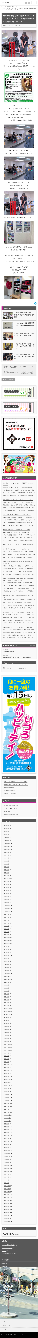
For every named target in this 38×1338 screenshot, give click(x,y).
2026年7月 (6, 828)
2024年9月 (6, 881)
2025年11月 (7, 846)
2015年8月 (6, 1197)
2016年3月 (6, 1177)
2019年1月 (6, 1076)
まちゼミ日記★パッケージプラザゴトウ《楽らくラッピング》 (24, 334)
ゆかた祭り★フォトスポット (11, 793)
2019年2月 (6, 1073)
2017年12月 (7, 1115)
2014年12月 (7, 1221)
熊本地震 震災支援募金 (10, 787)
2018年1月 (6, 1112)
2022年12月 (7, 937)
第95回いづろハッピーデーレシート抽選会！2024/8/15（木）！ (19, 612)
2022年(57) (4, 1275)
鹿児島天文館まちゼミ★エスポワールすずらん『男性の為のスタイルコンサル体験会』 (19, 372)
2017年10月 (7, 1121)
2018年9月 (6, 1088)
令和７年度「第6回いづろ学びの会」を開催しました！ (17, 514)
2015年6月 (6, 1203)
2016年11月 (7, 1153)
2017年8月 (6, 1126)
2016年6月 (6, 1168)
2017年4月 (6, 1138)
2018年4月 (6, 1103)
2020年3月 (6, 1035)
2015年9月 (6, 1194)
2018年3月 (6, 1106)
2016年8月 (6, 1162)
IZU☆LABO (10, 1334)
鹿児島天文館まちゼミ (12, 6)
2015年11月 (7, 1189)
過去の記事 (32, 645)
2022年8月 (6, 949)
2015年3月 (6, 1212)
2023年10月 (7, 911)
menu (34, 2)
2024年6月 (6, 890)
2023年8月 (6, 917)
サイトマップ (5, 1321)
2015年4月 (6, 1209)
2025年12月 (7, 843)
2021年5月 (6, 993)
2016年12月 (7, 1150)
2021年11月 (7, 976)
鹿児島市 (4, 1309)
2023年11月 (7, 908)
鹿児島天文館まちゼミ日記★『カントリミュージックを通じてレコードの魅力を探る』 (19, 367)
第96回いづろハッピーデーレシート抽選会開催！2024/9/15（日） (18, 596)
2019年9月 (6, 1053)
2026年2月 (6, 837)
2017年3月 (6, 1141)
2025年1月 (6, 875)
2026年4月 (6, 831)
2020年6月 (6, 1026)
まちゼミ (17, 1234)
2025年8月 (6, 855)
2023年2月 (6, 932)
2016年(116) (5, 1293)
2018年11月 (7, 1082)
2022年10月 (7, 943)
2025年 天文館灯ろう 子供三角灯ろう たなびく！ (16, 529)
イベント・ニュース (9, 808)
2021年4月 (6, 996)
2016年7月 (6, 1165)
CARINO (9, 1233)
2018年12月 (7, 1079)
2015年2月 (6, 1215)
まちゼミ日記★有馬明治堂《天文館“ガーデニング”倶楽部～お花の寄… (24, 356)
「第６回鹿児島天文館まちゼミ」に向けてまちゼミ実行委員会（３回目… (24, 315)
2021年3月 (6, 999)
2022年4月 (6, 961)
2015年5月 (6, 1206)
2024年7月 (6, 887)
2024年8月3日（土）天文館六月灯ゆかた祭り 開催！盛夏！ (18, 627)
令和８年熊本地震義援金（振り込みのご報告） (15, 782)
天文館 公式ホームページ (8, 1315)
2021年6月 (6, 991)
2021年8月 (6, 985)
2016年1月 (6, 1183)
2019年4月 (6, 1067)
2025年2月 (6, 872)
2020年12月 (7, 1008)
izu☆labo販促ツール (8, 651)
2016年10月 (7, 1156)
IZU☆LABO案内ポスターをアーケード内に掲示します (18, 657)
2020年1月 (6, 1041)
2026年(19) (4, 1263)
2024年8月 (6, 884)
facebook (29, 3)
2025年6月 (6, 861)
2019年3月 (6, 1070)
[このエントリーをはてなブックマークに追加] (35, 304)
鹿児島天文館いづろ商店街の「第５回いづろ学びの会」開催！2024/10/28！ (18, 562)
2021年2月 (6, 1002)
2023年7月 (6, 920)
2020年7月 (6, 1023)
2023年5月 (6, 926)
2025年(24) (4, 1266)
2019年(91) (4, 1284)
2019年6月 (6, 1062)
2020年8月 (6, 1020)
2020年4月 (6, 1032)
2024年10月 (7, 878)
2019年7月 (6, 1059)
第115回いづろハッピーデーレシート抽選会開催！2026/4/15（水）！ (18, 484)
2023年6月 (6, 923)
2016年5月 (6, 1171)
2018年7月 (6, 1094)
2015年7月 (6, 1200)
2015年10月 (7, 1191)
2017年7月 (6, 1129)
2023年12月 (7, 905)
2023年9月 (6, 914)
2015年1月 (6, 1218)
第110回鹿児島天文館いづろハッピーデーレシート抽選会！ (18, 500)
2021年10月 (7, 979)
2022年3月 (6, 964)
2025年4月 (6, 867)
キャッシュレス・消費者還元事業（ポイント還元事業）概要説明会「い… (24, 325)
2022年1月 (6, 970)
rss (26, 3)
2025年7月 (6, 858)
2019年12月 (7, 1044)
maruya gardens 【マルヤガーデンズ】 (13, 1312)
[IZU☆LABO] (9, 3)
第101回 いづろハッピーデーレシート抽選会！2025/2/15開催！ (18, 545)
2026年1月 (6, 840)
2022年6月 (6, 955)
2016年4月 (6, 1174)
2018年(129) (5, 1287)
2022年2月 (6, 967)
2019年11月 (7, 1047)
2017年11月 (7, 1118)
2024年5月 (6, 893)
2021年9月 (6, 982)
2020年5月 (6, 1029)
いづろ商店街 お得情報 (10, 805)
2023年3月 (6, 929)
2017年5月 (6, 1135)
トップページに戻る (8, 379)
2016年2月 (6, 1180)
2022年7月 (6, 952)
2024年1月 (6, 902)
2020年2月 (6, 1038)
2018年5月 (6, 1100)
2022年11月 (7, 940)
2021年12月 (7, 973)
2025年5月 (6, 864)
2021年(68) (4, 1278)
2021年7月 (6, 988)
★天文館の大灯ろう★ (9, 790)
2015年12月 (7, 1186)
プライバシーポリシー (8, 1325)
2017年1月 (6, 1147)
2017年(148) (5, 1290)
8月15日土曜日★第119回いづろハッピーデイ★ (16, 784)
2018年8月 (6, 1091)
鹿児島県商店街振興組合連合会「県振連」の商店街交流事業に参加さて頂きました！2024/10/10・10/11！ (18, 579)
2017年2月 (6, 1144)
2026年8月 (6, 825)
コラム (5, 811)
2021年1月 (6, 1005)
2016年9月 (6, 1159)
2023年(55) (4, 1272)
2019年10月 (7, 1050)
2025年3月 (6, 869)
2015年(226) (5, 1296)
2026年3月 (6, 834)
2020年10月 (7, 1014)
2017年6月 (6, 1132)
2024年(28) (4, 1269)
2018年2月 (6, 1109)
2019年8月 (6, 1056)
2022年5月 (6, 958)
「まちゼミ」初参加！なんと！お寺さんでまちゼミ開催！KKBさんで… (24, 346)
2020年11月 (7, 1011)
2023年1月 (6, 934)
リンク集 (4, 1329)
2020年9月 (6, 1017)
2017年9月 (6, 1123)
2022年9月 (6, 946)
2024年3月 (6, 899)
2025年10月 (7, 849)
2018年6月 (6, 1097)
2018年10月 (7, 1085)
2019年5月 (6, 1064)
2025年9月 (6, 852)
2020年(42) (4, 1281)
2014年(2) (4, 1299)
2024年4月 (6, 896)
